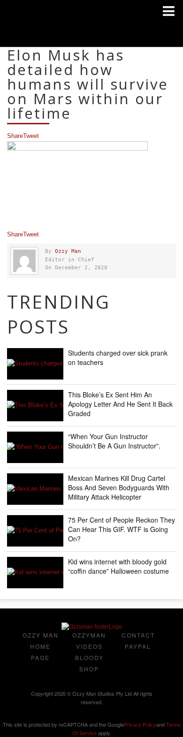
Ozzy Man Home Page (41, 646)
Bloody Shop (89, 663)
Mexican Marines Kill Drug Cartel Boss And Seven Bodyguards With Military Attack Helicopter (118, 487)
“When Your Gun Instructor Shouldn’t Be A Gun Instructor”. (114, 441)
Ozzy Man (68, 251)
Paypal (138, 646)
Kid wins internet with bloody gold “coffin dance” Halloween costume (118, 566)
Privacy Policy (140, 724)
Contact (138, 635)
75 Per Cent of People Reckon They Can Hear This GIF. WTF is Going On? (121, 529)
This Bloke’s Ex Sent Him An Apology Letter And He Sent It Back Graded (120, 404)
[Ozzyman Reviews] (91, 626)
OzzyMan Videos (89, 640)
